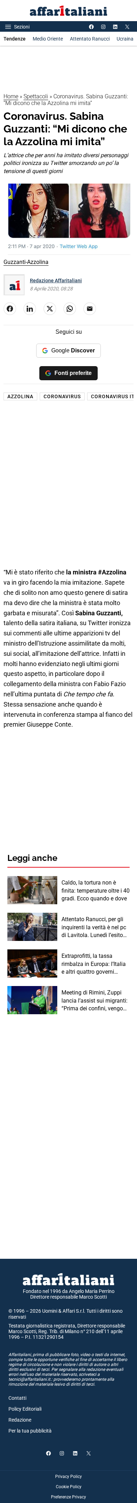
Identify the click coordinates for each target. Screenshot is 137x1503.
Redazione (19, 1420)
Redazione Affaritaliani (56, 280)
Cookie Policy (68, 1486)
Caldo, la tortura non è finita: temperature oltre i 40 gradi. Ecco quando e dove (95, 890)
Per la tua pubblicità (30, 1431)
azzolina (20, 396)
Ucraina (125, 39)
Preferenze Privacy (68, 1497)
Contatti (17, 1398)
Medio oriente (48, 39)
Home (11, 96)
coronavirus (62, 396)
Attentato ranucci (90, 39)
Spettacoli (36, 96)
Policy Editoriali (24, 1409)
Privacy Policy (68, 1476)
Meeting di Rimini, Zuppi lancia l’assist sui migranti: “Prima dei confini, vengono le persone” (95, 1000)
